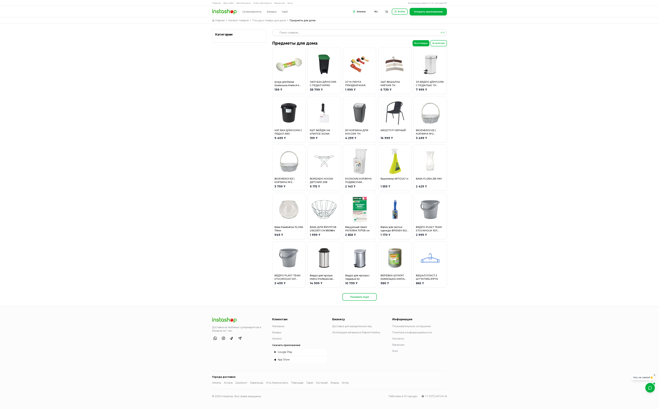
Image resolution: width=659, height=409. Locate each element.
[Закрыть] (654, 375)
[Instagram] (223, 338)
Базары (271, 11)
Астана (228, 382)
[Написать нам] (650, 388)
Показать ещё (359, 296)
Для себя (228, 3)
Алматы (216, 382)
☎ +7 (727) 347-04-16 (434, 396)
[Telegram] (240, 338)
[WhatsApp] (215, 338)
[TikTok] (232, 338)
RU (376, 11)
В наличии (438, 43)
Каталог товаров (238, 20)
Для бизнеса (243, 3)
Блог (290, 3)
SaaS (285, 11)
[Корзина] (387, 12)
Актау (345, 382)
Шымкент (241, 382)
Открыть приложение (428, 11)
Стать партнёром (262, 3)
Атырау (334, 382)
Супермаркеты (251, 11)
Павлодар (297, 382)
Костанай (322, 382)
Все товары (421, 43)
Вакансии (279, 3)
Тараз (309, 382)
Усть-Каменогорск (277, 382)
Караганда (256, 382)
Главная (216, 3)
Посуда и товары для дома (269, 20)
